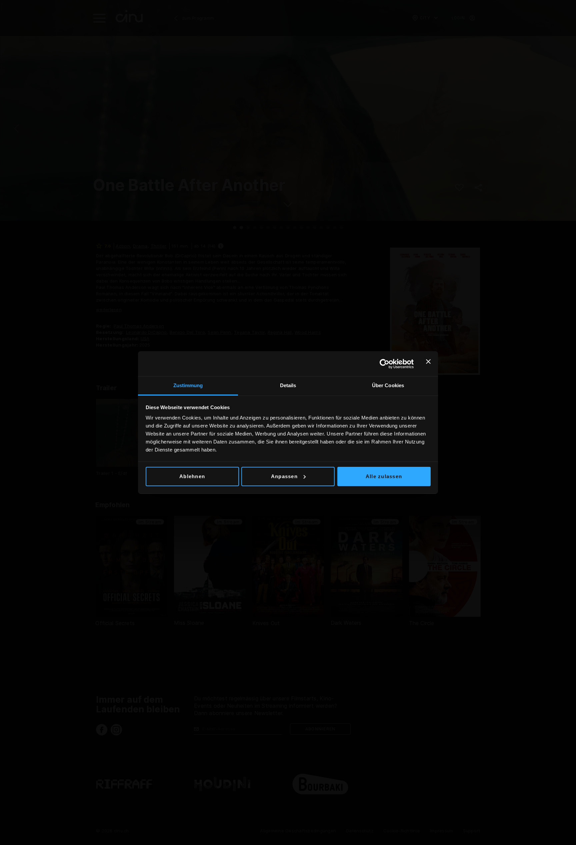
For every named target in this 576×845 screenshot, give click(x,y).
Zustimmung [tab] (188, 385)
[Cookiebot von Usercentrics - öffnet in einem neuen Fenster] (384, 364)
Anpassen (284, 476)
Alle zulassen (384, 476)
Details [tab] (288, 385)
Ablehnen (192, 476)
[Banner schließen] (428, 364)
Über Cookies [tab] (388, 385)
